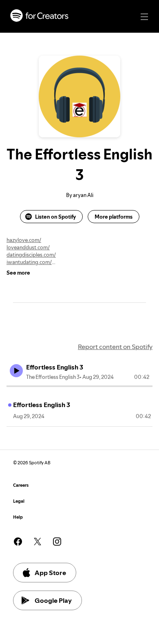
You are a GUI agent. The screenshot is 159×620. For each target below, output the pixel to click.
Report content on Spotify (115, 346)
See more (18, 272)
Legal (18, 501)
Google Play (53, 600)
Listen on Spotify (55, 216)
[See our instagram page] (57, 541)
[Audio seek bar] (79, 386)
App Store (50, 572)
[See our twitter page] (37, 541)
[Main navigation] (144, 17)
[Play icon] (16, 370)
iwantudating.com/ (29, 262)
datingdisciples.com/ (31, 254)
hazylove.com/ (24, 240)
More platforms (113, 216)
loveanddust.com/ (28, 247)
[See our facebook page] (18, 541)
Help (18, 517)
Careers (21, 485)
